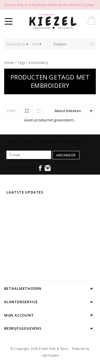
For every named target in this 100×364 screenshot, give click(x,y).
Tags (21, 62)
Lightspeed (50, 355)
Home (9, 62)
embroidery (39, 62)
